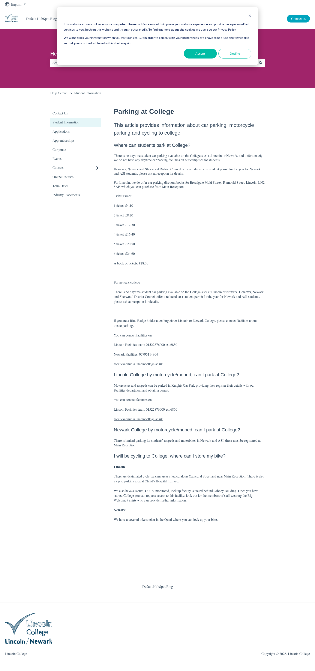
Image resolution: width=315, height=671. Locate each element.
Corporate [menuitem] (59, 149)
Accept (200, 53)
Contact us (298, 18)
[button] (97, 168)
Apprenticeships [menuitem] (63, 140)
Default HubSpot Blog (41, 18)
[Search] (260, 63)
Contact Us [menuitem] (60, 113)
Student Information (87, 93)
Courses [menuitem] (57, 167)
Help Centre (58, 93)
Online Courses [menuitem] (63, 176)
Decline (235, 53)
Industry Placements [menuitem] (66, 194)
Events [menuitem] (57, 158)
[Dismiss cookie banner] (249, 16)
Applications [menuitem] (61, 131)
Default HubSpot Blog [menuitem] (157, 586)
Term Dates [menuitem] (60, 185)
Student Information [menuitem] (65, 122)
